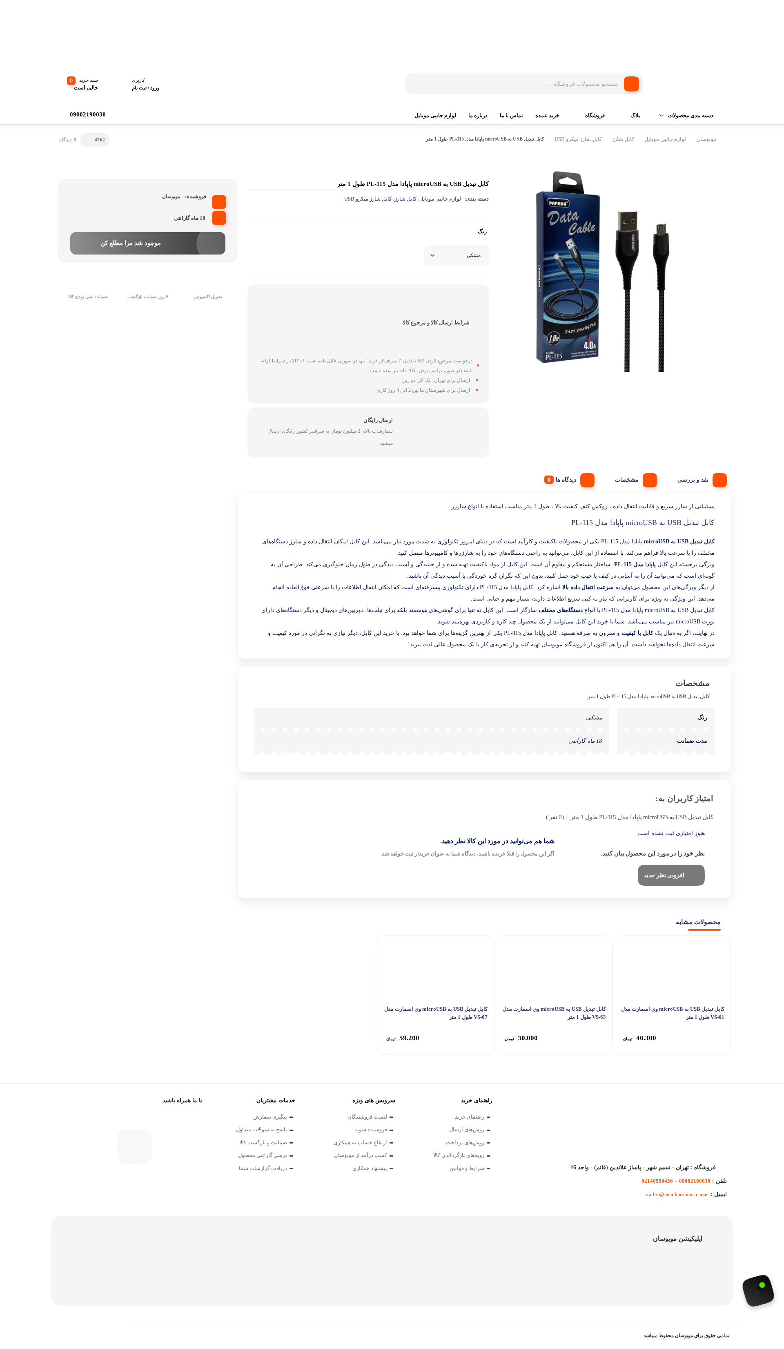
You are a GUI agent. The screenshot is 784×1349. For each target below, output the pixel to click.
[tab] (699, 478)
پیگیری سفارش (270, 1117)
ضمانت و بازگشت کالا (263, 1142)
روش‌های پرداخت (465, 1142)
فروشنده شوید (370, 1129)
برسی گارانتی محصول (262, 1155)
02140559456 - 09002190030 (675, 1181)
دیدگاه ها (566, 480)
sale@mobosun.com (677, 1194)
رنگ (482, 231)
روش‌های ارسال (466, 1129)
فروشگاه (595, 115)
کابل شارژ (623, 139)
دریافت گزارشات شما (263, 1168)
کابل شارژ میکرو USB (578, 139)
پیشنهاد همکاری (369, 1168)
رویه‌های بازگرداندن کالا (458, 1155)
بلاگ (635, 115)
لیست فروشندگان (367, 1117)
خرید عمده (547, 115)
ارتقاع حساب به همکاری (360, 1142)
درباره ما (478, 115)
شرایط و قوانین (467, 1168)
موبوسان (706, 139)
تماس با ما (511, 115)
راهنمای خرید (469, 1117)
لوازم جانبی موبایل (435, 115)
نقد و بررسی (692, 480)
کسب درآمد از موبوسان (360, 1155)
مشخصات (627, 480)
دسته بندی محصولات (690, 115)
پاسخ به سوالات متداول (261, 1129)
